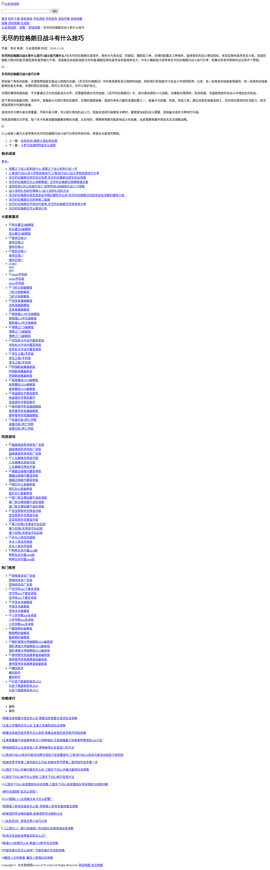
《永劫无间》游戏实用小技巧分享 (25, 821)
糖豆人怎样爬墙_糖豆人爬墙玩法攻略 (28, 857)
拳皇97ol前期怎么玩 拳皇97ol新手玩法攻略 (30, 843)
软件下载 (14, 18)
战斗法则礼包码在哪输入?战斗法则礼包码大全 (39, 190)
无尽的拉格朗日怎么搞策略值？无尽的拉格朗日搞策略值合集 (48, 182)
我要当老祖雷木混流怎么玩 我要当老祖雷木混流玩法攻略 (40, 718)
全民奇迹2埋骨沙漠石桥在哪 (39, 140)
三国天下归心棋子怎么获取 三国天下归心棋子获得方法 (38, 777)
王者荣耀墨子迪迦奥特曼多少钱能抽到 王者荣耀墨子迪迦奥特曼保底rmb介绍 (52, 740)
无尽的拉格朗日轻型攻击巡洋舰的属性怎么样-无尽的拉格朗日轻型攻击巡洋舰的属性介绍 (66, 195)
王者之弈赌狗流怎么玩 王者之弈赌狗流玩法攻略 (34, 725)
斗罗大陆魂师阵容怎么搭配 (38, 145)
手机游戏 (39, 18)
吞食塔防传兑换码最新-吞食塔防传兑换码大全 (33, 813)
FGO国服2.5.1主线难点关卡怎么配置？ (28, 799)
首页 (4, 18)
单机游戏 (26, 18)
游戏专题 (64, 18)
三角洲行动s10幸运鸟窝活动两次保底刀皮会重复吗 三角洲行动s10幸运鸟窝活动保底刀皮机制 (63, 755)
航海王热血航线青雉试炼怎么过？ (25, 835)
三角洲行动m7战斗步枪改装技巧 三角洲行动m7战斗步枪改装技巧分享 (54, 173)
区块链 (25, 23)
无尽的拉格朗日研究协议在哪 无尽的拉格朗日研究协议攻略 (47, 177)
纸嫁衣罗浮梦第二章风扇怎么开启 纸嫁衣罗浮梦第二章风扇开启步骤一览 (50, 762)
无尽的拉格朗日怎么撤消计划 (28, 208)
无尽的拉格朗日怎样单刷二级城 (29, 199)
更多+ (5, 161)
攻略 (4, 23)
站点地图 (97, 865)
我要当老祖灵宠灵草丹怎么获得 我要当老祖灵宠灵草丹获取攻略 (44, 732)
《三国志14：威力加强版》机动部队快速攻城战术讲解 (38, 828)
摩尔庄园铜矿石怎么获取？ (20, 791)
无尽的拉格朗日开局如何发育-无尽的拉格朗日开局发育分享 (47, 204)
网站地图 (84, 865)
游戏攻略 (76, 18)
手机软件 (51, 18)
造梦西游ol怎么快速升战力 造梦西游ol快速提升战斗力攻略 (46, 186)
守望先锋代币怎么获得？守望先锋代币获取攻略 (34, 850)
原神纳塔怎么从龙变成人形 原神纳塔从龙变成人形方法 (38, 747)
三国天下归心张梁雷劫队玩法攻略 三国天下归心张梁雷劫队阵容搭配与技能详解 (56, 784)
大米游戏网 (8, 27)
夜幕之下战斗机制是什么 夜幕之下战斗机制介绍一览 (43, 168)
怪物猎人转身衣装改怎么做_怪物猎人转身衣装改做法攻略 (40, 806)
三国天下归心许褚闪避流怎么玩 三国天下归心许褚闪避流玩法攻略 (46, 769)
